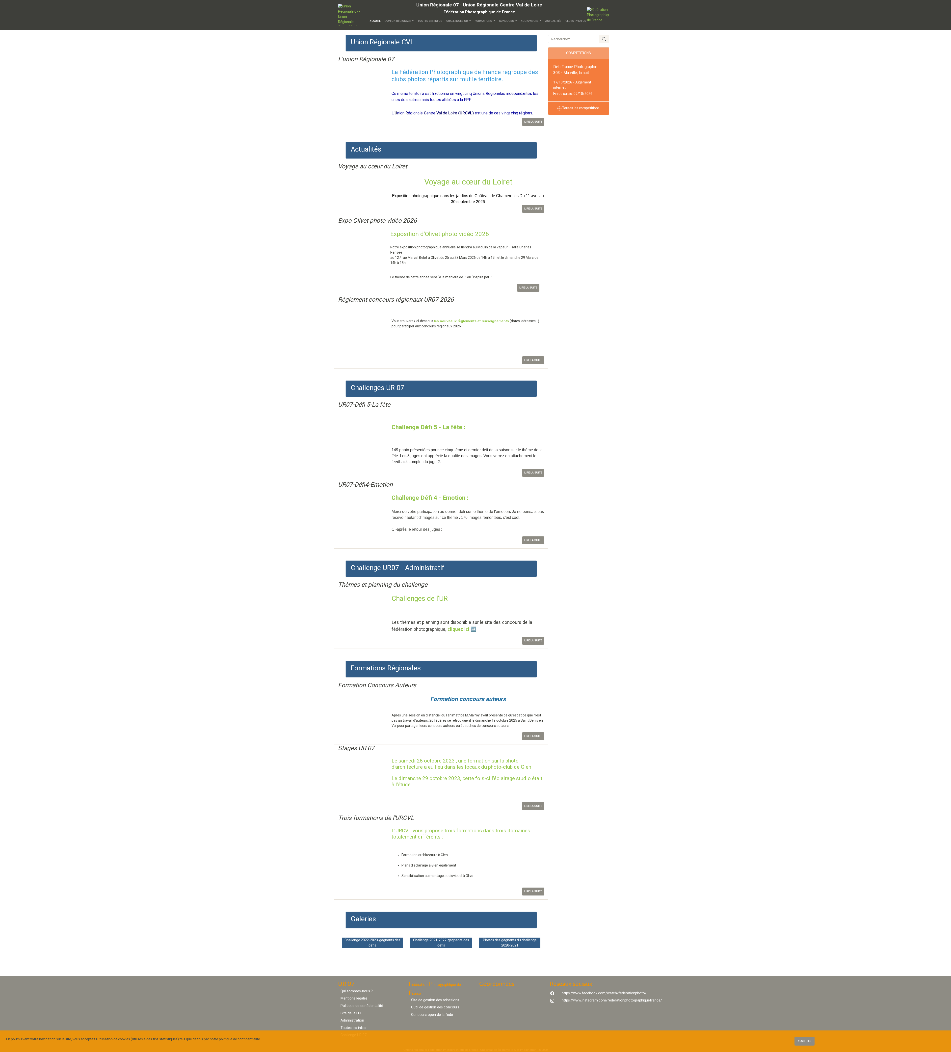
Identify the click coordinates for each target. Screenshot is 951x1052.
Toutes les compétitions (580, 108)
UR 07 (346, 984)
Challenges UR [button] (457, 21)
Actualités (553, 21)
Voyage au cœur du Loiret (468, 181)
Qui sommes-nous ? (357, 991)
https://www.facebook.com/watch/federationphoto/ (604, 993)
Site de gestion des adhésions (435, 1000)
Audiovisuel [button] (530, 21)
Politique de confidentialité (362, 1006)
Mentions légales (354, 998)
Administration (352, 1020)
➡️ (473, 629)
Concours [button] (507, 21)
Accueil (376, 21)
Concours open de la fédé (432, 1015)
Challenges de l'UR (420, 598)
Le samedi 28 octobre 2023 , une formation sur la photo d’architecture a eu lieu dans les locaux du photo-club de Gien (461, 764)
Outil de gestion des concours (435, 1007)
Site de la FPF (351, 1013)
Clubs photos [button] (576, 21)
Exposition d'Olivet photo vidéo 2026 (439, 233)
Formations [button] (484, 21)
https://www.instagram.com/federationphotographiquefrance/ (612, 1000)
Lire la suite (533, 121)
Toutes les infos (430, 21)
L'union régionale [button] (398, 21)
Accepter (804, 1041)
